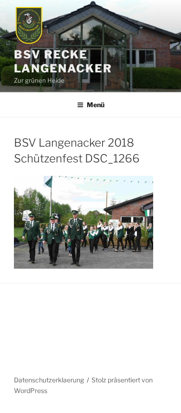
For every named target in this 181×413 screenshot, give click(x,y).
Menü (95, 105)
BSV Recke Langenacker (63, 61)
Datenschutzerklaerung (49, 380)
